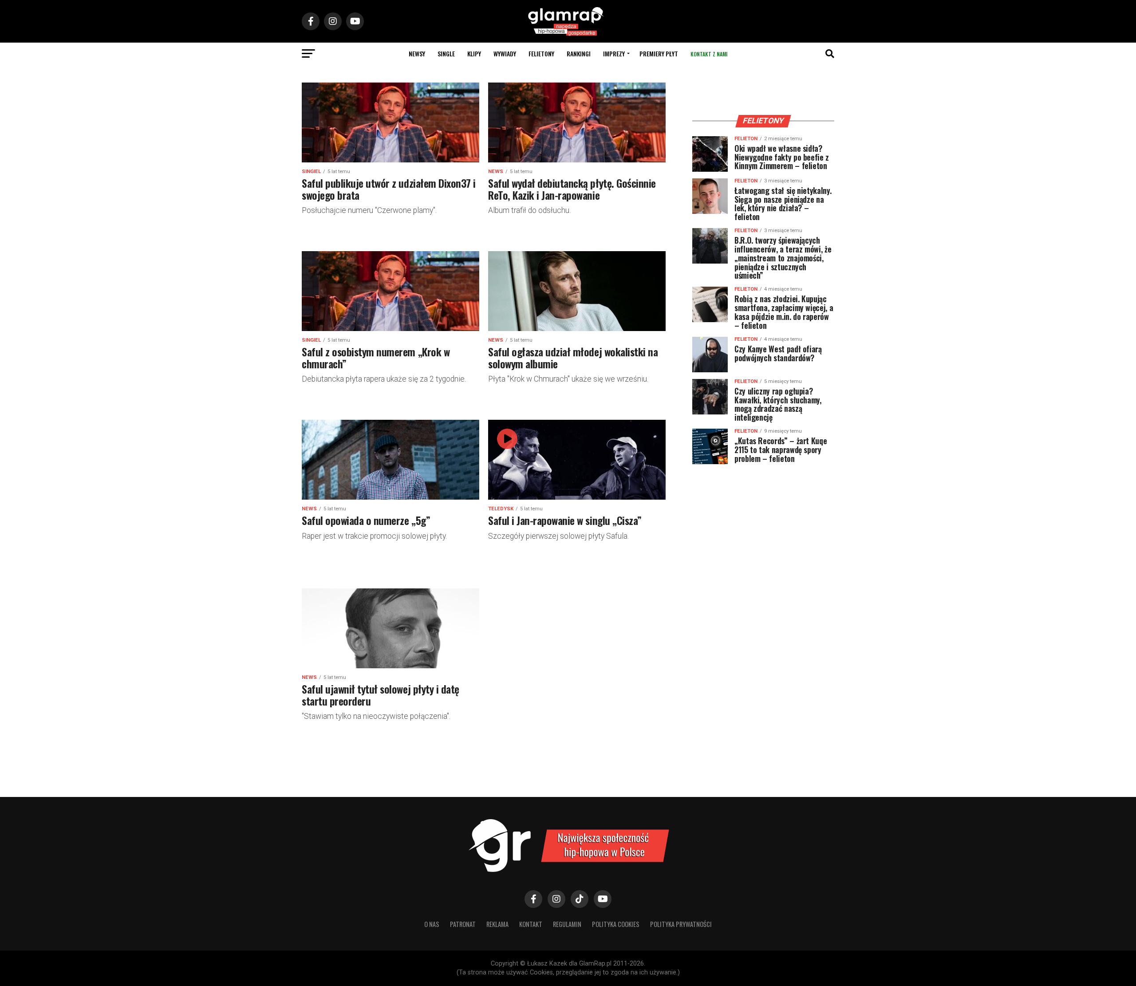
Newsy (417, 53)
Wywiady (504, 53)
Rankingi (579, 53)
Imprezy (614, 53)
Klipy (474, 53)
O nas (431, 924)
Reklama (497, 924)
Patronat (463, 924)
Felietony (541, 53)
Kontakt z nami (708, 54)
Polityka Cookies (615, 924)
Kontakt (530, 924)
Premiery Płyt (658, 53)
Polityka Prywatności (681, 924)
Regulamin (567, 924)
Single (446, 53)
